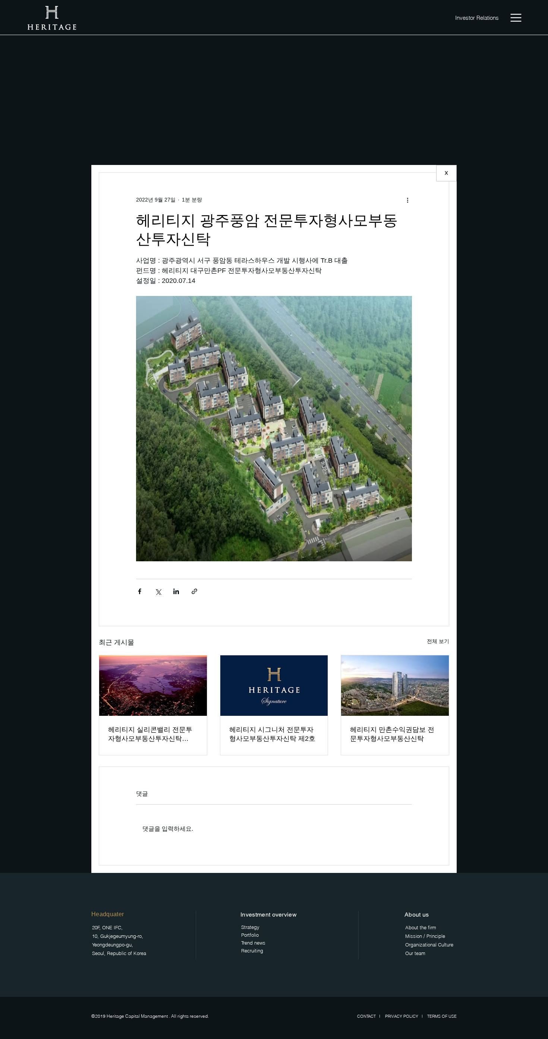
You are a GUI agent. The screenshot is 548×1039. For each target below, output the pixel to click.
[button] (516, 18)
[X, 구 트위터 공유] (157, 591)
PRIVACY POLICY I (405, 1016)
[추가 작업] (407, 199)
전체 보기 (438, 641)
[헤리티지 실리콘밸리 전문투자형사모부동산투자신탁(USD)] (153, 685)
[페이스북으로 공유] (139, 591)
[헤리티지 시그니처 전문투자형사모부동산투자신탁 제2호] (274, 685)
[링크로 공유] (194, 591)
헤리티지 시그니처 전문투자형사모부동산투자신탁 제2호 (272, 734)
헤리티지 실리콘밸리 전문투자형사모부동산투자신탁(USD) (150, 734)
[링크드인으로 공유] (176, 591)
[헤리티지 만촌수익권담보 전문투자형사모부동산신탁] (395, 685)
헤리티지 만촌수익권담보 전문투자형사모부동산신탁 (392, 734)
